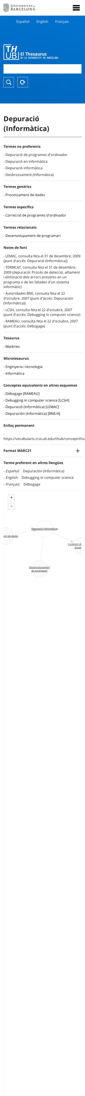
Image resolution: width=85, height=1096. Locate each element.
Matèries (12, 346)
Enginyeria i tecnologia (23, 366)
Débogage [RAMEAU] (22, 393)
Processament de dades (25, 194)
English (42, 21)
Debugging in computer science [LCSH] (37, 400)
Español (22, 21)
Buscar (8, 82)
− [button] (11, 506)
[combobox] (42, 69)
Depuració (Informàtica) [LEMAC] (32, 406)
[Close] (76, 8)
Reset (22, 82)
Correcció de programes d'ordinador (35, 215)
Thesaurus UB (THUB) (30, 52)
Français (62, 21)
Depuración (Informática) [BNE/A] (32, 413)
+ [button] (11, 497)
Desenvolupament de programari (33, 235)
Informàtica (14, 373)
